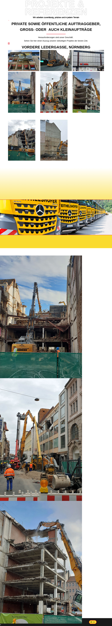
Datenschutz (28, 237)
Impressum (16, 237)
